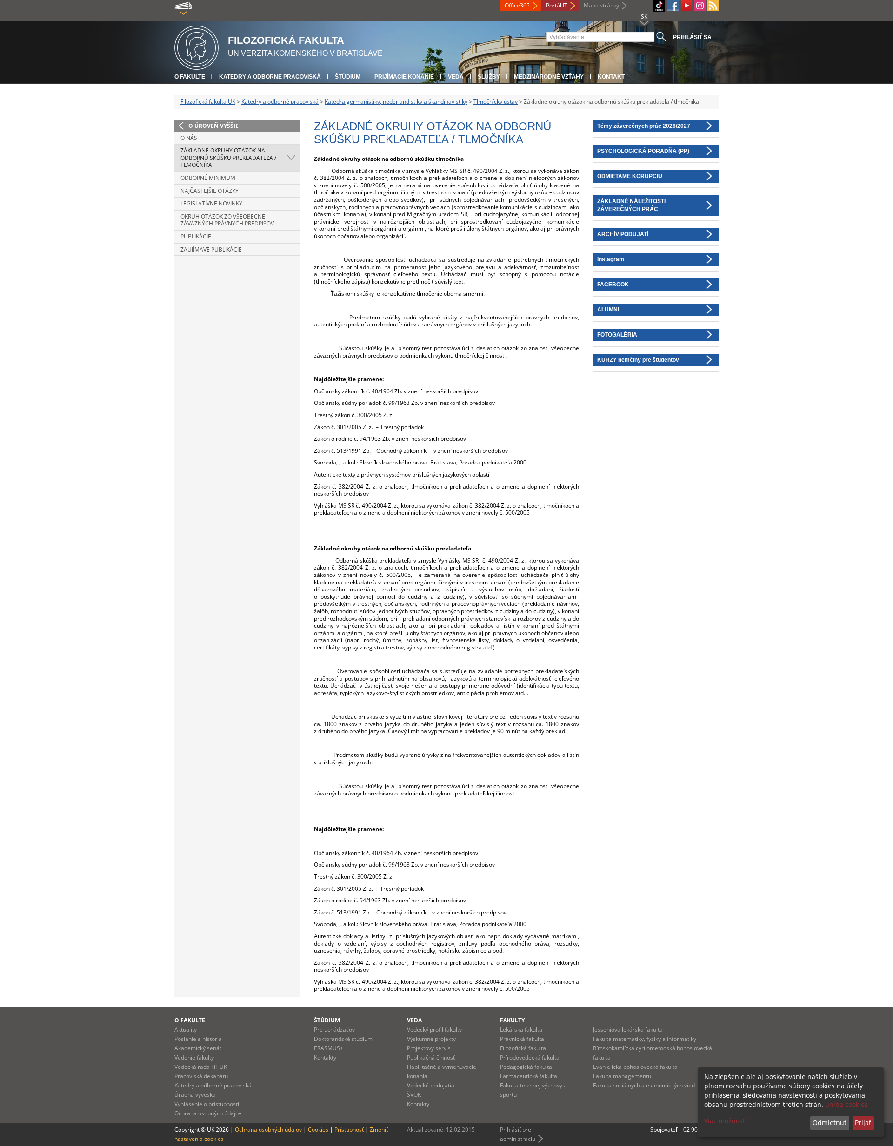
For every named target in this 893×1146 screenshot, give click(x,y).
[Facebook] (673, 5)
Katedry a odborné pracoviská (270, 76)
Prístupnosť (349, 1129)
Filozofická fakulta (523, 1048)
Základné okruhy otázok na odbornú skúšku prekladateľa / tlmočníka (228, 157)
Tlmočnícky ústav (495, 102)
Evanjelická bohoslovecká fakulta (635, 1067)
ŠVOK (414, 1095)
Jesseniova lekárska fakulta (628, 1029)
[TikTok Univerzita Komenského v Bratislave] (659, 6)
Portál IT (556, 5)
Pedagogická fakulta (526, 1067)
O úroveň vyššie (213, 126)
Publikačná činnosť (431, 1057)
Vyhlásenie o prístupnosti (206, 1104)
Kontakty (325, 1057)
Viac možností (725, 1120)
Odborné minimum (207, 178)
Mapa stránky (601, 5)
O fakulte (189, 76)
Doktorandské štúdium (343, 1039)
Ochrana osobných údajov (207, 1113)
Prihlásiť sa (692, 37)
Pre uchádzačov (334, 1029)
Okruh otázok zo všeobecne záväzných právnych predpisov (227, 220)
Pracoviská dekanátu (201, 1076)
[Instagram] (700, 5)
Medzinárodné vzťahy (549, 76)
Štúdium (347, 76)
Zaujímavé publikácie (211, 249)
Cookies (318, 1129)
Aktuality (185, 1029)
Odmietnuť (829, 1122)
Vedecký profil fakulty (434, 1029)
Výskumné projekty (431, 1039)
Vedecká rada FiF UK (200, 1067)
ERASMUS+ (328, 1048)
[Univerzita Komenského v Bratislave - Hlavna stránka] (196, 46)
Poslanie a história (198, 1039)
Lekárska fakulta (521, 1029)
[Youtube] (686, 5)
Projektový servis (429, 1048)
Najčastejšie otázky (209, 191)
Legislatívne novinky (211, 203)
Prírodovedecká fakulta (530, 1057)
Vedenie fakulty (194, 1057)
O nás (188, 138)
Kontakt (611, 76)
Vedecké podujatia (430, 1085)
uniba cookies (846, 1104)
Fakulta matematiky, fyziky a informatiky (644, 1039)
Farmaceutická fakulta (528, 1076)
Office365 (517, 5)
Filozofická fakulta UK (207, 102)
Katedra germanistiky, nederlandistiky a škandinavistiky (396, 102)
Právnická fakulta (522, 1039)
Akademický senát (197, 1048)
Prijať (863, 1122)
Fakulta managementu (622, 1076)
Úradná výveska (195, 1095)
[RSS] (713, 5)
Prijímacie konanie (404, 76)
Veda (456, 76)
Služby (489, 76)
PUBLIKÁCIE (195, 236)
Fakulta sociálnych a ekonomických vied (644, 1085)
